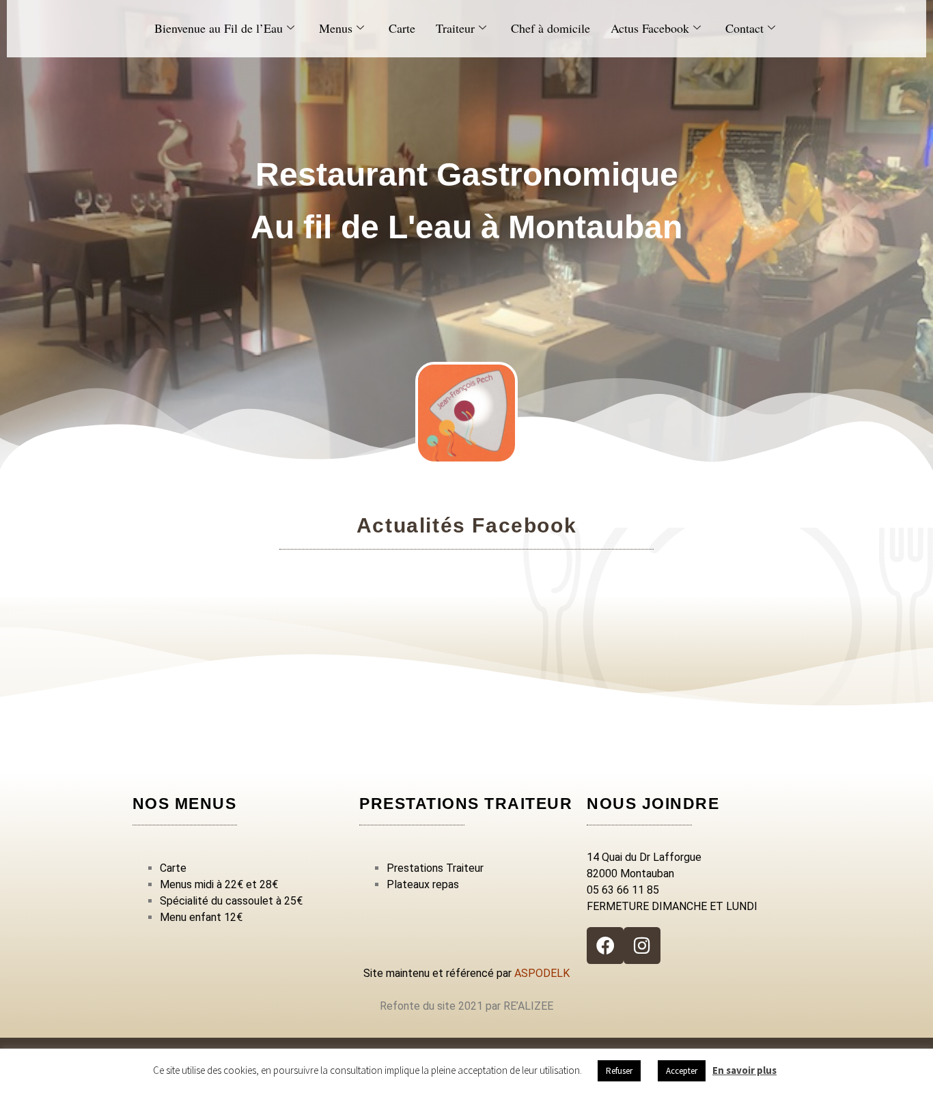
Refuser (619, 1071)
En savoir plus (744, 1070)
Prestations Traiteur (435, 868)
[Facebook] (605, 945)
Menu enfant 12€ (201, 917)
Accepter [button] (681, 1071)
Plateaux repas (423, 884)
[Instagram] (642, 945)
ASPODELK (542, 973)
